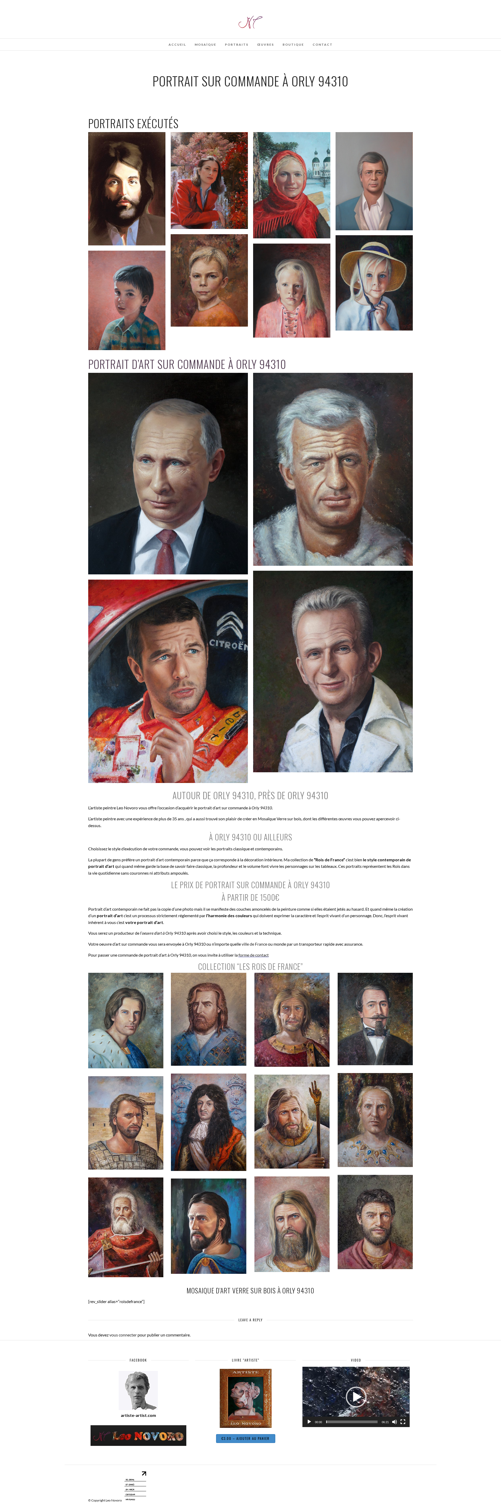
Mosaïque (205, 44)
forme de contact (253, 954)
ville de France (254, 943)
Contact (323, 44)
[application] (356, 1397)
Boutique (293, 44)
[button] (356, 1397)
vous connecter (123, 1334)
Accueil (177, 44)
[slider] (352, 1422)
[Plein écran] (402, 1421)
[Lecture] (309, 1421)
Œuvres (265, 44)
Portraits (236, 44)
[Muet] (394, 1421)
